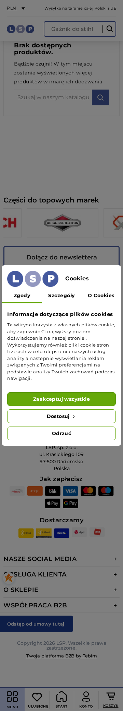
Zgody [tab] (22, 295)
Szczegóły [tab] (61, 295)
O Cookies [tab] (101, 295)
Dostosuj (59, 416)
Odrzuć (61, 433)
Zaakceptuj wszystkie (61, 399)
